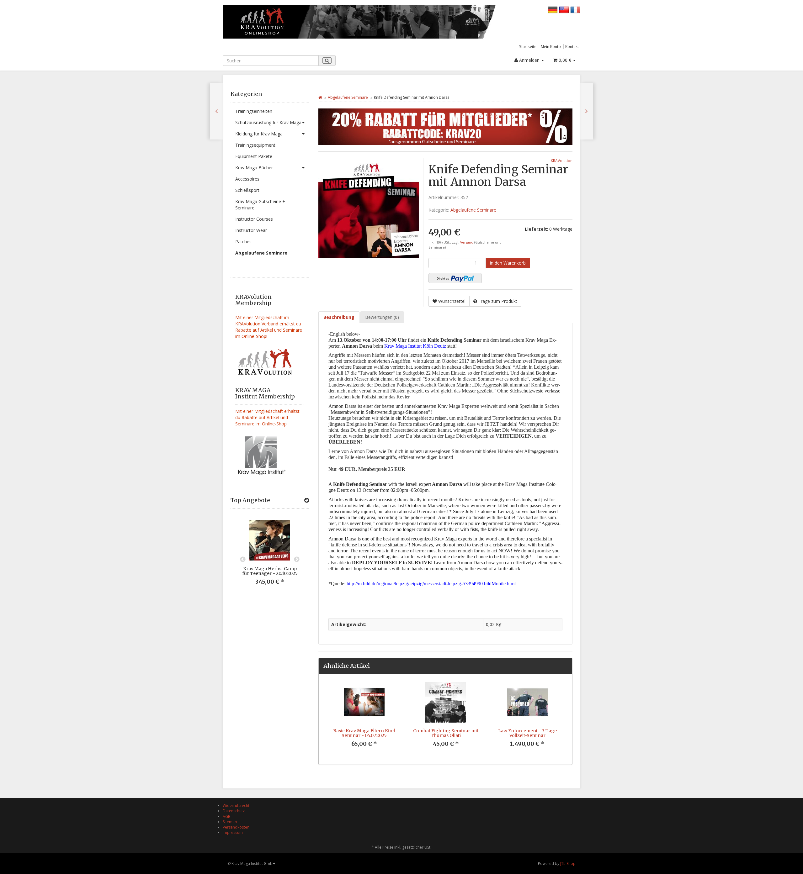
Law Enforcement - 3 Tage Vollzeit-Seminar (527, 733)
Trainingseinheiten (253, 111)
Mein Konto (551, 46)
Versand (467, 242)
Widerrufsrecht (236, 805)
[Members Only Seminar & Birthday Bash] (216, 111)
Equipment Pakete (253, 156)
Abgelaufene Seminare (261, 253)
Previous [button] (242, 559)
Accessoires (247, 179)
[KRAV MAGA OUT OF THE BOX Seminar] (586, 111)
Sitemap (230, 821)
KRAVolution (561, 160)
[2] (455, 278)
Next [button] (296, 559)
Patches (243, 242)
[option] (269, 557)
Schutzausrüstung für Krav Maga (268, 122)
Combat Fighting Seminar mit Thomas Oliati (445, 733)
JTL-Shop (568, 863)
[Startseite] (320, 97)
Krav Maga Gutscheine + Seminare (260, 204)
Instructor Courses (254, 219)
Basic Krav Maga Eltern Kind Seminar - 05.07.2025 (364, 733)
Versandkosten (236, 827)
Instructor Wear (251, 230)
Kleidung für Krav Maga (259, 134)
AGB (227, 816)
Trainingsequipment (255, 145)
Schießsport (247, 190)
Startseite (527, 46)
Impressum (233, 832)
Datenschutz (234, 810)
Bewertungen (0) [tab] (382, 317)
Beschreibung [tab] (338, 317)
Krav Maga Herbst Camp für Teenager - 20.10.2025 (270, 571)
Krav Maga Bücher (254, 168)
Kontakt (572, 46)
